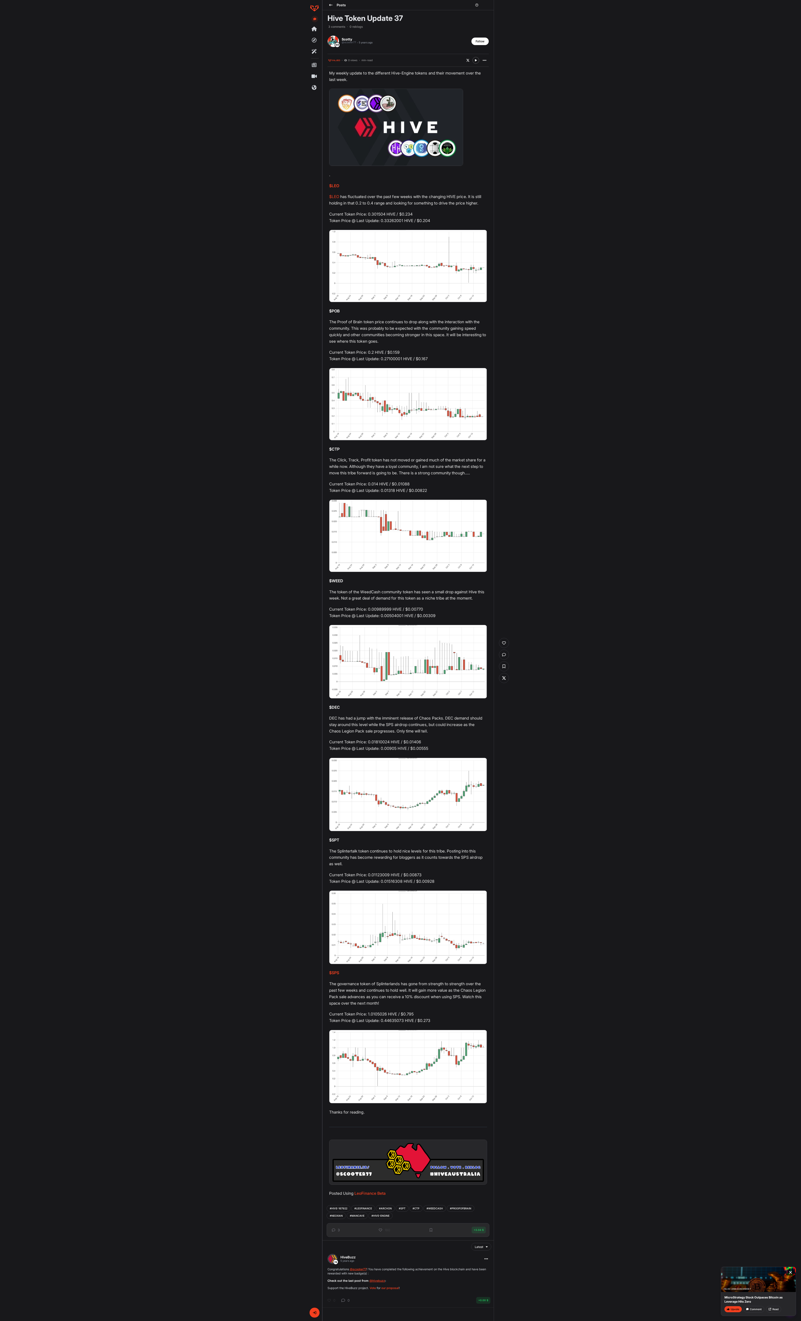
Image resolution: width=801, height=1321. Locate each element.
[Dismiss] (790, 1272)
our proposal (390, 1288)
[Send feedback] (314, 19)
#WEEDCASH (435, 1208)
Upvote (735, 1309)
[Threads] (314, 29)
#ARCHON (385, 1208)
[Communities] (314, 88)
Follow (480, 41)
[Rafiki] (314, 52)
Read (775, 1309)
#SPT (402, 1208)
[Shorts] (314, 76)
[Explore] (314, 40)
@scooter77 (358, 1269)
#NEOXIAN (336, 1215)
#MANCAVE (357, 1215)
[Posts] (314, 65)
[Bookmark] (431, 1230)
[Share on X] (468, 60)
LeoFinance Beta (370, 1193)
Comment (756, 1309)
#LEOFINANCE (363, 1208)
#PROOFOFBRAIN (460, 1208)
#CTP (416, 1208)
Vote (373, 1288)
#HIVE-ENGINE (380, 1215)
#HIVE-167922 (338, 1208)
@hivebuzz (377, 1280)
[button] (315, 1313)
